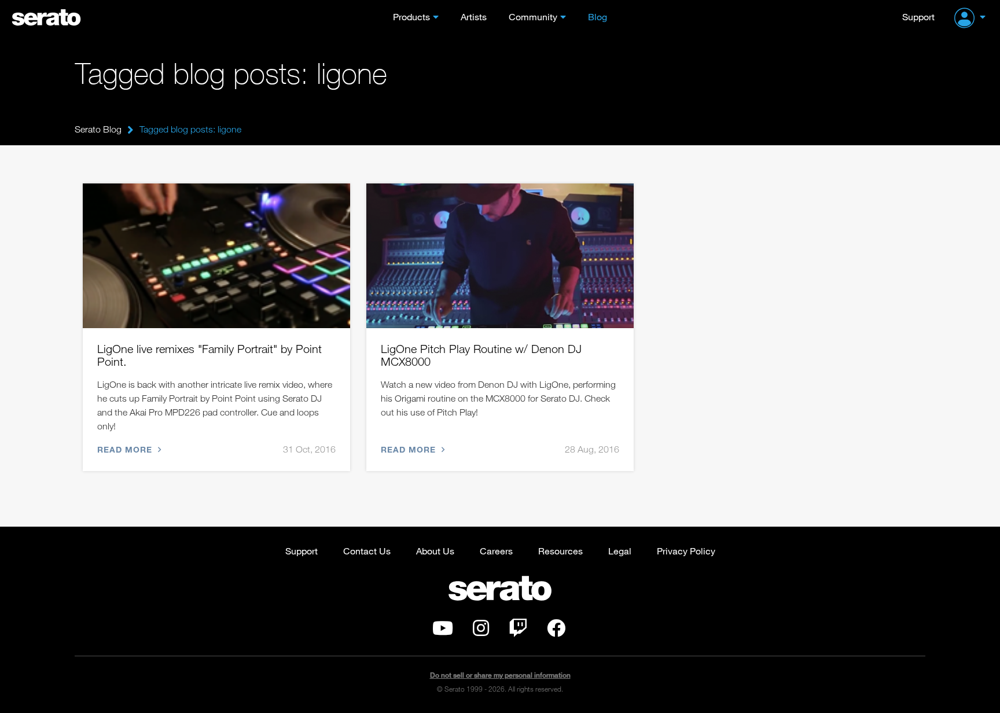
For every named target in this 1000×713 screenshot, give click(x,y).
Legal (619, 550)
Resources (560, 550)
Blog (597, 16)
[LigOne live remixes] (216, 255)
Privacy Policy (686, 550)
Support (918, 16)
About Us (435, 550)
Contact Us (367, 550)
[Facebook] (556, 631)
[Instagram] (481, 631)
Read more (126, 449)
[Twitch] (518, 631)
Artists (474, 16)
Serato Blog (98, 129)
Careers (496, 550)
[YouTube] (442, 631)
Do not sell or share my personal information (500, 675)
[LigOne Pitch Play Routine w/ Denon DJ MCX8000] (500, 255)
